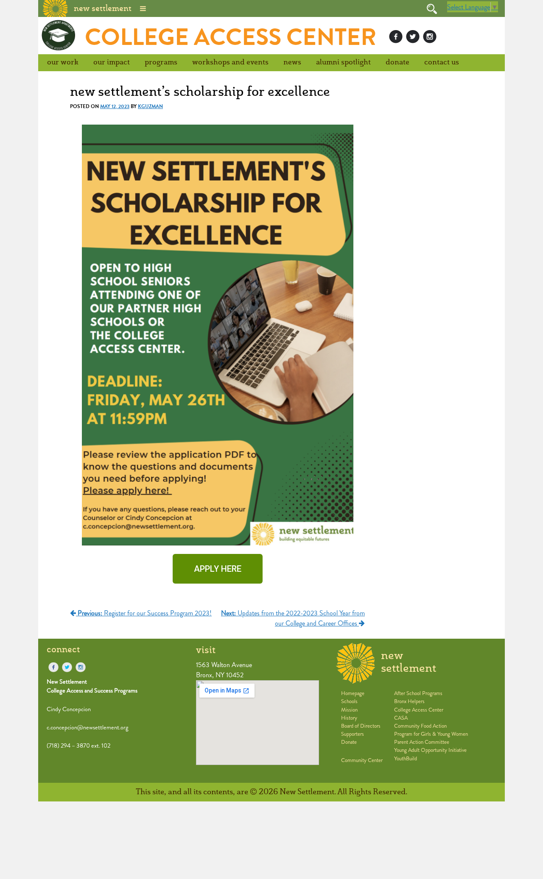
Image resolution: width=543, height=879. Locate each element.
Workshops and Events (230, 62)
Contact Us (441, 62)
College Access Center (230, 37)
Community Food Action (420, 726)
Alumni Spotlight (343, 62)
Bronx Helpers (409, 701)
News (292, 62)
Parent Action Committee (421, 742)
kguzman (150, 106)
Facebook (396, 36)
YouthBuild (405, 758)
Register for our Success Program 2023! (145, 613)
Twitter (413, 36)
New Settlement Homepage (55, 8)
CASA (401, 718)
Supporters (352, 734)
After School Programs (418, 693)
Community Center (362, 760)
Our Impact (111, 62)
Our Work (62, 62)
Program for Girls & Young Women (431, 734)
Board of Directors (361, 726)
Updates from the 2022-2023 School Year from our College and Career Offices (293, 618)
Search (432, 9)
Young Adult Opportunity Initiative (430, 750)
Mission (349, 710)
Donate (397, 62)
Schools (349, 701)
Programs (161, 62)
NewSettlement (408, 662)
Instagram (430, 36)
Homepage (352, 693)
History (349, 718)
